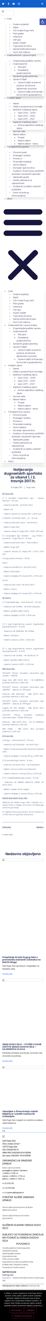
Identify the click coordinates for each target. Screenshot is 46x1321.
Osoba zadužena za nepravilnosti (22, 181)
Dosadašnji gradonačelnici (24, 71)
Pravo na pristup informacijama (20, 194)
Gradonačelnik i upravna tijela (21, 55)
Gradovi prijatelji (21, 24)
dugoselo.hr (6, 1278)
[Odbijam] (42, 1305)
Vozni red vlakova (21, 52)
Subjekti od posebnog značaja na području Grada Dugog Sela (23, 1237)
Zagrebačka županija (9, 1251)
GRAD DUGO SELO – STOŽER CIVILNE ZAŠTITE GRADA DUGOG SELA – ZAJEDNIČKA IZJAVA (21, 1047)
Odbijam (30, 1310)
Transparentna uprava (18, 147)
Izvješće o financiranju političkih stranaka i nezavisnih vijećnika (28, 172)
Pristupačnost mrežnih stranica (13, 1267)
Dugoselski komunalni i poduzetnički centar (17, 1262)
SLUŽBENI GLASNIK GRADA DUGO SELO (21, 1226)
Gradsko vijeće (14, 98)
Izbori (9, 199)
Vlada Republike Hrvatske (11, 1254)
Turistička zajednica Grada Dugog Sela (16, 1248)
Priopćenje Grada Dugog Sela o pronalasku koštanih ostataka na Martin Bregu (21, 960)
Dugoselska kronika (9, 1256)
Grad (9, 19)
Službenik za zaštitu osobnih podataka (26, 188)
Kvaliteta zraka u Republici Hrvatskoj (15, 1265)
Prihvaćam (16, 1310)
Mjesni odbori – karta (28, 144)
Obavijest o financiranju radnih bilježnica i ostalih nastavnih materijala (20, 1114)
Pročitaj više (7, 974)
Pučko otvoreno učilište (10, 1259)
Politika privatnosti (23, 1316)
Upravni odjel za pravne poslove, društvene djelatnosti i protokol (29, 85)
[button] (42, 4)
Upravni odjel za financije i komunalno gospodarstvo (30, 93)
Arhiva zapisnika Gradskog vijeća (30, 126)
